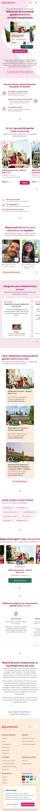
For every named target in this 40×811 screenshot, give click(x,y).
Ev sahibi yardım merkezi (8, 760)
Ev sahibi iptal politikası (8, 763)
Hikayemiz (4, 738)
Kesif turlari (8, 520)
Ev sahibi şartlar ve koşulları (9, 766)
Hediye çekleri (6, 750)
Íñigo (23, 333)
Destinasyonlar (6, 747)
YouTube (4, 782)
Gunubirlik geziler (30, 512)
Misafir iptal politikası (27, 741)
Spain (10, 712)
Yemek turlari (22, 507)
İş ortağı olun (5, 753)
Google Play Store (27, 763)
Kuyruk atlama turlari (11, 516)
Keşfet (25, 182)
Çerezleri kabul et (28, 804)
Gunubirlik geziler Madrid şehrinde (20, 72)
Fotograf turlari (22, 520)
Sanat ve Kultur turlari (11, 512)
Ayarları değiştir (12, 804)
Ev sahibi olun (5, 769)
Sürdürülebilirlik (6, 744)
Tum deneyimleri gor (19, 481)
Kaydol (30, 2)
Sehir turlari (8, 507)
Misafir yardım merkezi (28, 738)
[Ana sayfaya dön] (8, 3)
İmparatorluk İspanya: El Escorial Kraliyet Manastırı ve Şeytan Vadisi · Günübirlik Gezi (20, 468)
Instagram (4, 779)
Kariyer (4, 741)
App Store (25, 760)
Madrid (16, 712)
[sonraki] (36, 189)
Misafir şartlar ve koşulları (29, 744)
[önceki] (32, 189)
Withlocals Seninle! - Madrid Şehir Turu (18, 35)
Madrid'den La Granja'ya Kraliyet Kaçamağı (18, 429)
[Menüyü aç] (36, 3)
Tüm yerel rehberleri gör (11, 272)
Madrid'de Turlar (25, 712)
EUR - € (31, 727)
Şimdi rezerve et (20, 51)
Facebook (4, 777)
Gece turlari (27, 516)
